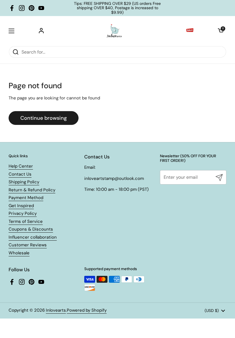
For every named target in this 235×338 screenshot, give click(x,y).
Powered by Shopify (87, 310)
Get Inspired (21, 206)
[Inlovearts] (114, 31)
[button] (220, 31)
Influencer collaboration (33, 237)
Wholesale (19, 253)
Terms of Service (26, 221)
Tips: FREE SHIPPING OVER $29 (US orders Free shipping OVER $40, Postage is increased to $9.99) (117, 8)
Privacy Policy (23, 213)
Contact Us (20, 174)
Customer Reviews (28, 245)
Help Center (21, 166)
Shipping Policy (24, 182)
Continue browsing (43, 118)
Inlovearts (56, 310)
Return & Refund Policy (32, 190)
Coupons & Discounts (31, 229)
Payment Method (26, 198)
